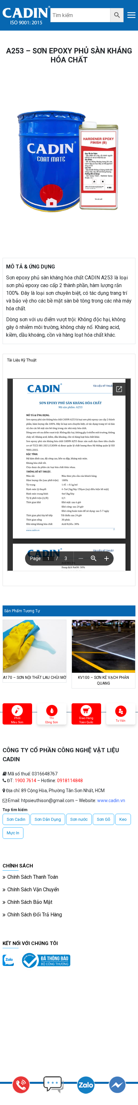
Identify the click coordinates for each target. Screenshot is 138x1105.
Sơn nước (79, 819)
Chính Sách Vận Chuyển (33, 889)
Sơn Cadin (16, 819)
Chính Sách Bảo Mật (29, 902)
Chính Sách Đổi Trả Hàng (34, 915)
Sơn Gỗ (103, 819)
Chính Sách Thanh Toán (32, 877)
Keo (123, 819)
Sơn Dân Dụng (48, 819)
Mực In (13, 832)
